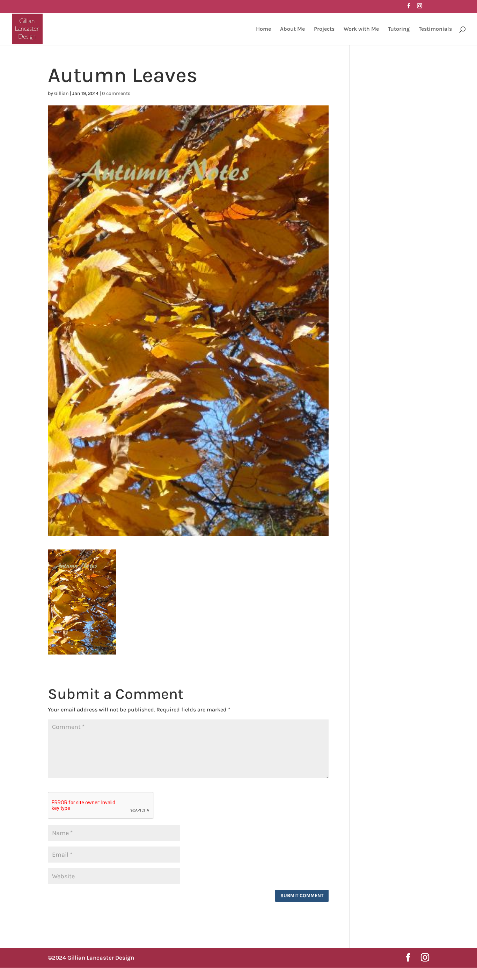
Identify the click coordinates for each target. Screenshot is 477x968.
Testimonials (435, 29)
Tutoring (399, 29)
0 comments (116, 93)
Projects (324, 29)
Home (263, 29)
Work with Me (361, 29)
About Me (292, 29)
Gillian (61, 93)
